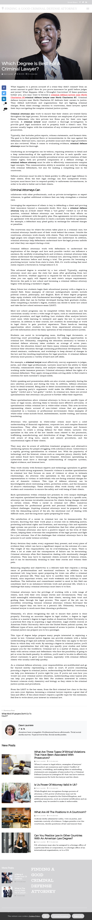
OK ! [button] (45, 916)
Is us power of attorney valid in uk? (55, 784)
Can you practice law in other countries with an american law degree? (58, 837)
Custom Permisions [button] (61, 916)
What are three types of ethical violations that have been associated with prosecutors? (59, 754)
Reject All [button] (78, 916)
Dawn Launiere (8, 74)
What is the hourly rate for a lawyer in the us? (21, 890)
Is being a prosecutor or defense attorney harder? (21, 876)
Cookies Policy (34, 916)
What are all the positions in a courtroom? (60, 812)
